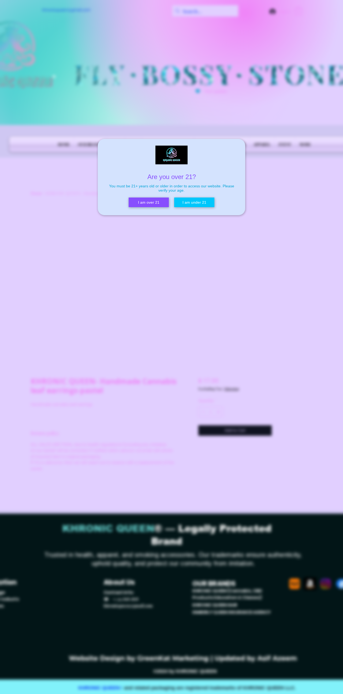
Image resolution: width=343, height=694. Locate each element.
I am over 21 (148, 202)
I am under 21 (194, 202)
